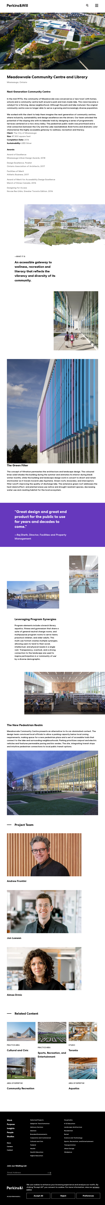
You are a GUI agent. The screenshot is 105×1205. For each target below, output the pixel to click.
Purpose (11, 1124)
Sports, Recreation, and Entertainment (78, 1141)
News (9, 1143)
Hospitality (68, 1120)
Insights (10, 1128)
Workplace (68, 1152)
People (10, 1132)
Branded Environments (38, 1134)
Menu (96, 5)
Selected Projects (37, 1120)
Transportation (70, 1145)
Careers (10, 1146)
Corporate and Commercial (40, 1138)
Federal (33, 1145)
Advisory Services (36, 1127)
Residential (68, 1131)
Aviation (33, 1131)
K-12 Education (69, 1123)
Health (32, 1148)
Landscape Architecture (73, 1127)
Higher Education (36, 1156)
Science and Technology (73, 1138)
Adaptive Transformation (40, 1123)
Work (9, 1120)
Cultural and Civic (36, 1141)
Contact (10, 1150)
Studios (10, 1137)
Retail (66, 1134)
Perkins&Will (21, 5)
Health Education (36, 1152)
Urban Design (69, 1148)
